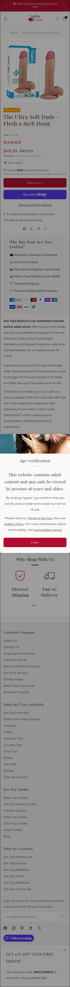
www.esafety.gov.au (48, 530)
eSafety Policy (14, 524)
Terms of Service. (40, 518)
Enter (35, 542)
